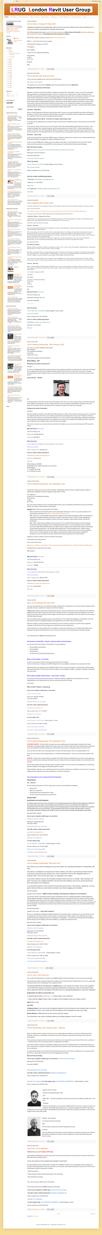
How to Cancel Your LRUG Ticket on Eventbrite (18, 286)
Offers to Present (34, 16)
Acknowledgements (64, 16)
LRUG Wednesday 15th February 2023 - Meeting (46, 1028)
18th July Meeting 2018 (13, 199)
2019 (9, 70)
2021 (9, 66)
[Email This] (47, 69)
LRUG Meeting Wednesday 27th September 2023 (46, 741)
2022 (9, 64)
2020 (9, 68)
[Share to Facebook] (52, 69)
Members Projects (76, 16)
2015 (9, 78)
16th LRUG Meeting (16, 267)
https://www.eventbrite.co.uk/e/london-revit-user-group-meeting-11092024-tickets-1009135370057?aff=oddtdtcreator (59, 545)
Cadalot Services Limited (11, 27)
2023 (9, 63)
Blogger (64, 1224)
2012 (9, 83)
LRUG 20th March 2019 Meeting (15, 355)
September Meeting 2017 (13, 161)
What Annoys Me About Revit (17, 275)
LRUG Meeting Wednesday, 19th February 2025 (45, 345)
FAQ (84, 16)
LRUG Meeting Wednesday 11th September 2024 (46, 484)
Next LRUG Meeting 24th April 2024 (41, 603)
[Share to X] (50, 69)
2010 (9, 87)
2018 (9, 72)
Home (6, 16)
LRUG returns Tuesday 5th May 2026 (41, 24)
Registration (54, 16)
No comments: (42, 68)
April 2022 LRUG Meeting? (37, 1148)
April (10, 51)
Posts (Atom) (35, 1216)
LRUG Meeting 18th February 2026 (40, 76)
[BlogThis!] (49, 69)
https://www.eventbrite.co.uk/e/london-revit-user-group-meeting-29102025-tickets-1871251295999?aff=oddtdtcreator (57, 211)
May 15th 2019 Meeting (13, 308)
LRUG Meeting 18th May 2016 (14, 191)
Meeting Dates (45, 16)
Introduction (13, 16)
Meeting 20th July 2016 (13, 115)
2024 (9, 61)
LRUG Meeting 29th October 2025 (40, 203)
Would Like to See (23, 16)
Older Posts (92, 1213)
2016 (9, 76)
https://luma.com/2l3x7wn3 (57, 37)
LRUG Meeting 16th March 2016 (15, 386)
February (11, 56)
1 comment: (41, 967)
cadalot (17, 38)
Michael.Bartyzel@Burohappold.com (58, 513)
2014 (9, 79)
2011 (9, 85)
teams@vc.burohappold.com (42, 455)
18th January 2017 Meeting (13, 133)
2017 (9, 74)
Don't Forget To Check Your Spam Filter (18, 180)
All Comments (11, 95)
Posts (9, 93)
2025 (9, 59)
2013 (9, 81)
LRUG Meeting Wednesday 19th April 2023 (43, 863)
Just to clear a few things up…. (39, 975)
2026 (9, 50)
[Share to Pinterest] (53, 69)
